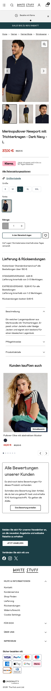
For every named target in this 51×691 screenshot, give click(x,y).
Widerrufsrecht (12, 610)
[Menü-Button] (4, 5)
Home (4, 34)
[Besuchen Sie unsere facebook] (4, 558)
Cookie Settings (12, 615)
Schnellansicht (38, 429)
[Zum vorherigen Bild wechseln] (7, 71)
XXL (37, 189)
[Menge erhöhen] (22, 226)
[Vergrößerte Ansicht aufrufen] (44, 44)
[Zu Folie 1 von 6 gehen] (3, 453)
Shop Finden (10, 596)
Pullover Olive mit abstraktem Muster (22, 435)
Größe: (5, 183)
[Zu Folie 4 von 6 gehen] (10, 453)
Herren (14, 34)
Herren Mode (26, 34)
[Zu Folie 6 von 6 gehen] (14, 453)
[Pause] (48, 16)
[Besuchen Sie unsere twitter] (16, 558)
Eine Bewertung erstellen (25, 508)
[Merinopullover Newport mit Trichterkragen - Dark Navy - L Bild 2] (26, 114)
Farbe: (5, 197)
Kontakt (8, 587)
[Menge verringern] (5, 226)
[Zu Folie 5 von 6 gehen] (12, 453)
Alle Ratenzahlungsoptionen (16, 171)
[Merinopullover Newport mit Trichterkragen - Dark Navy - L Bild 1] (9, 114)
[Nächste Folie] (46, 453)
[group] (25, 71)
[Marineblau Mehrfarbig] (5, 440)
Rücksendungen (12, 606)
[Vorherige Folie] (40, 453)
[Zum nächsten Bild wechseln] (43, 71)
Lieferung (9, 601)
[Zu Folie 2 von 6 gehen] (5, 453)
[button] (25, 178)
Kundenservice (11, 592)
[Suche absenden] (12, 5)
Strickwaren (41, 34)
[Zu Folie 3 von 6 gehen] (7, 453)
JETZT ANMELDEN (15, 543)
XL (28, 189)
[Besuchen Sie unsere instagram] (10, 558)
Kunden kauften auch (25, 365)
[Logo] (25, 5)
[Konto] (39, 5)
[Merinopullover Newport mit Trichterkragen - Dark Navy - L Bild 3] (42, 114)
